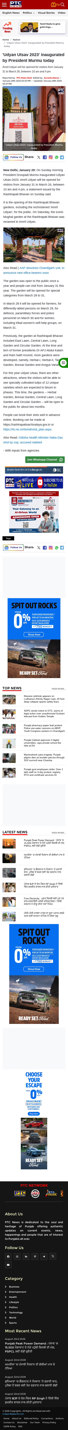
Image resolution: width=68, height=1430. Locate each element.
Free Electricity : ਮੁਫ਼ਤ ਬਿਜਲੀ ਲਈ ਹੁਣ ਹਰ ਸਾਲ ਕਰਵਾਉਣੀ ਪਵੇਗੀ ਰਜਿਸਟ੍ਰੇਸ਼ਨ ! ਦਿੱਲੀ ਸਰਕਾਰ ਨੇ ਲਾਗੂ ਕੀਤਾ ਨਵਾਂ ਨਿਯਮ (44, 901)
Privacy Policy (49, 1422)
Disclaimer (22, 1422)
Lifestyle (14, 1302)
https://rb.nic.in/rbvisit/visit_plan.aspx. (27, 429)
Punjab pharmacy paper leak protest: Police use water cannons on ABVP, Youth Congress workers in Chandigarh (44, 728)
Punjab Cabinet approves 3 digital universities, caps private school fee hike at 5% (42, 743)
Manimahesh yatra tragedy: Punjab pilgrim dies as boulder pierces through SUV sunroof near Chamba (44, 757)
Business (14, 1286)
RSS (20, 1426)
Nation (16, 39)
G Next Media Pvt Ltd (12, 1414)
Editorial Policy (31, 1418)
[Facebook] (44, 157)
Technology (16, 1312)
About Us (16, 1418)
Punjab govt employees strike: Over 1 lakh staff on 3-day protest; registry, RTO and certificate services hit (43, 772)
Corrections (47, 1418)
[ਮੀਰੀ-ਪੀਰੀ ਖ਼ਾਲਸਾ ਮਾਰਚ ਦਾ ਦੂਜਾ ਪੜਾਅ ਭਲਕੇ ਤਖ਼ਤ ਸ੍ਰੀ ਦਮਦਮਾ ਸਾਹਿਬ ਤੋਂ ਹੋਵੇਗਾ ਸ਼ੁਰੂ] (9, 916)
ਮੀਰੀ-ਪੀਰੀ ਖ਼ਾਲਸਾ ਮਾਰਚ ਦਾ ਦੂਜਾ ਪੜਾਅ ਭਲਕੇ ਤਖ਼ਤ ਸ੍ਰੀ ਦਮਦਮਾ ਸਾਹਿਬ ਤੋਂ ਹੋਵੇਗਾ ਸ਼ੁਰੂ (44, 914)
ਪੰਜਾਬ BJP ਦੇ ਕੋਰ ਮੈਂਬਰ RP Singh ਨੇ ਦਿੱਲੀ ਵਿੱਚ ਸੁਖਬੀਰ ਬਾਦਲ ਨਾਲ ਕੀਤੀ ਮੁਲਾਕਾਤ (43, 885)
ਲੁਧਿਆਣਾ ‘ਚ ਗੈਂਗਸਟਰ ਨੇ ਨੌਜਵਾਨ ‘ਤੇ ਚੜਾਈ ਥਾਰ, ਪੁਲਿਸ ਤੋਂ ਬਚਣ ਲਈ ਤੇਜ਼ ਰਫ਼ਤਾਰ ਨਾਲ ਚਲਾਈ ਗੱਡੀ (43, 872)
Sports (13, 1322)
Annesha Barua (51, 78)
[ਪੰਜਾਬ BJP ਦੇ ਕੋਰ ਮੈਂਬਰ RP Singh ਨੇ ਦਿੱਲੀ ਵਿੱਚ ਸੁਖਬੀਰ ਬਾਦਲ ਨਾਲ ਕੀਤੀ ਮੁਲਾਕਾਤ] (9, 887)
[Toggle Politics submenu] (34, 13)
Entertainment (17, 1291)
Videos (62, 12)
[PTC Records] (35, 1193)
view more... (59, 689)
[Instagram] (50, 157)
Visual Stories (46, 12)
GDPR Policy (9, 1426)
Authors (60, 1418)
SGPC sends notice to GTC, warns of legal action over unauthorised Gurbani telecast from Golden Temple (44, 713)
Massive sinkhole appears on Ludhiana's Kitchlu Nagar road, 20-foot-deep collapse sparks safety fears (44, 699)
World (12, 1317)
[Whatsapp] (56, 157)
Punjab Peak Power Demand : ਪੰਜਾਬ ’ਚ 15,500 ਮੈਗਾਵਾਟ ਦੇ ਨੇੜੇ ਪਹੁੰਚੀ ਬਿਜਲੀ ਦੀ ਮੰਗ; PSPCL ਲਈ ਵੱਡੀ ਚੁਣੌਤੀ (44, 843)
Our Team (35, 1422)
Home (5, 39)
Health (13, 1297)
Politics (27, 12)
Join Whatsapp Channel (42, 459)
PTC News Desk (24, 78)
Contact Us (9, 1422)
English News (11, 12)
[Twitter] (38, 157)
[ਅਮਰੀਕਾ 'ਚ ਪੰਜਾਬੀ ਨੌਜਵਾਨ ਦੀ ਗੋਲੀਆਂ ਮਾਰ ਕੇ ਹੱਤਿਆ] (9, 858)
